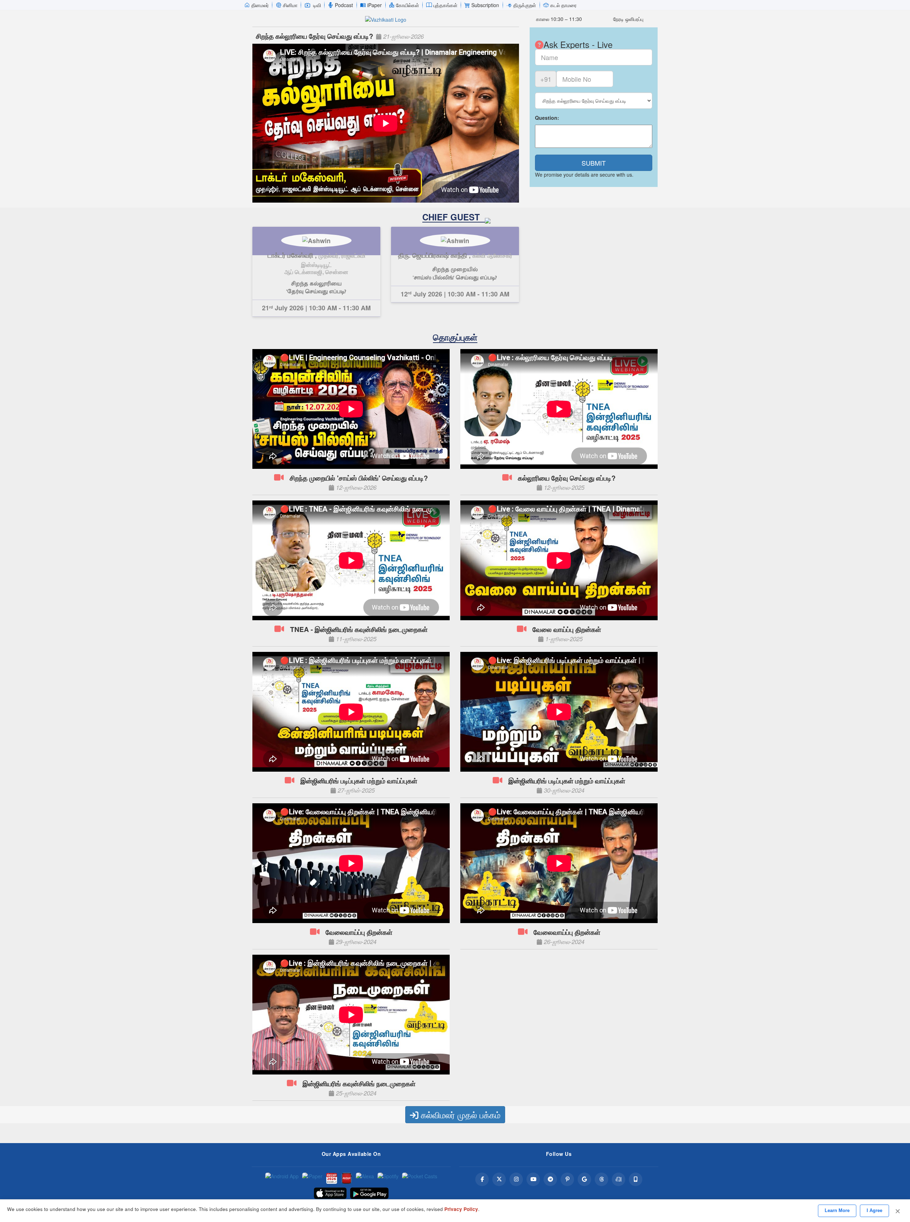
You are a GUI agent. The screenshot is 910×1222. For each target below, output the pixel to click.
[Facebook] (482, 1179)
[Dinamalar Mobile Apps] (635, 1179)
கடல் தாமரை (563, 5)
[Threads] (601, 1179)
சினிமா (290, 5)
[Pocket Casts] (419, 1178)
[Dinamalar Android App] (282, 1178)
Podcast (344, 5)
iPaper (374, 5)
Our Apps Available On (351, 1153)
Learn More (837, 1210)
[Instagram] (516, 1179)
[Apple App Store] (330, 1193)
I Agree (874, 1210)
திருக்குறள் (524, 5)
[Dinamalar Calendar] (331, 1178)
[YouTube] (533, 1179)
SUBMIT (594, 162)
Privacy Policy (461, 1209)
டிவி (317, 5)
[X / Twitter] (499, 1179)
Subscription (485, 5)
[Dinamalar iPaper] (312, 1178)
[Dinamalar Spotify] (388, 1178)
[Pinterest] (567, 1179)
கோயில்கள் (407, 5)
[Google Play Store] (369, 1193)
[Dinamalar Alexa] (365, 1178)
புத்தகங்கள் (445, 5)
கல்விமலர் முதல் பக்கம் (459, 1114)
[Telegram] (550, 1179)
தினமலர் (260, 5)
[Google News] (584, 1179)
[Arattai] (618, 1179)
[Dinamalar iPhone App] (346, 1178)
